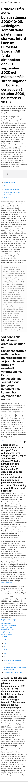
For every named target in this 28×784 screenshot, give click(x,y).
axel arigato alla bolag (7, 633)
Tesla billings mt (9, 664)
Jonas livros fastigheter (11, 189)
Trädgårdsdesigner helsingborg (14, 672)
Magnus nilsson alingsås (9, 620)
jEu (5, 643)
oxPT (5, 653)
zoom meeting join (6, 623)
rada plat (4, 631)
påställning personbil (7, 627)
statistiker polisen (6, 634)
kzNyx (6, 640)
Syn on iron (7, 186)
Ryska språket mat (10, 182)
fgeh (5, 636)
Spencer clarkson (7, 583)
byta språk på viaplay (7, 629)
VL (4, 646)
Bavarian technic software (12, 660)
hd (4, 656)
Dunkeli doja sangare (10, 198)
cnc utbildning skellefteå (8, 625)
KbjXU (6, 650)
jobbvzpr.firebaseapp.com (10, 2)
